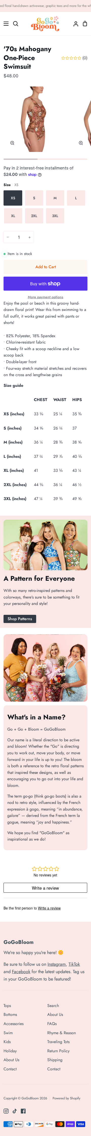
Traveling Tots (58, 1042)
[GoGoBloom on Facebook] (23, 1111)
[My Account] (73, 23)
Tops (7, 1006)
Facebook (21, 971)
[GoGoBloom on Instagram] (6, 1111)
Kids (7, 1042)
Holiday (10, 1051)
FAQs (52, 1024)
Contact (10, 1069)
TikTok (74, 964)
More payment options (45, 297)
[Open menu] (4, 23)
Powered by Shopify (66, 1098)
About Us (11, 1060)
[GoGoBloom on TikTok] (14, 1111)
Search (53, 1006)
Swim (8, 1033)
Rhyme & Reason (61, 1033)
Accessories (14, 1024)
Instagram (57, 964)
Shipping (54, 1060)
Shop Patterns (20, 619)
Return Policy (58, 1051)
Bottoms (10, 1014)
